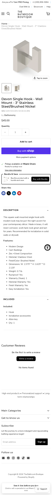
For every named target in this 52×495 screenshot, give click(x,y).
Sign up (41, 441)
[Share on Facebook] (3, 193)
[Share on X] (9, 193)
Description (10, 210)
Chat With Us (24, 7)
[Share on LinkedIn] (14, 193)
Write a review (26, 358)
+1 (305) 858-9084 (40, 2)
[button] (6, 88)
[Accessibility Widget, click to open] (47, 247)
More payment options (26, 157)
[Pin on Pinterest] (19, 193)
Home (4, 24)
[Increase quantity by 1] (25, 132)
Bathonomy (10, 115)
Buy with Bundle (40, 179)
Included (9, 299)
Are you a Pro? (15, 2)
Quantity (5, 126)
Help (49, 7)
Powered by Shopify (26, 477)
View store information (13, 170)
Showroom (38, 7)
